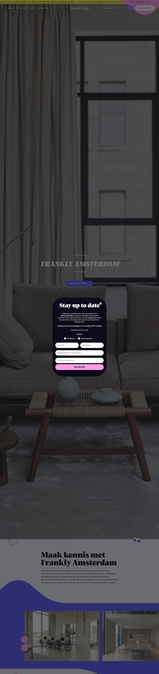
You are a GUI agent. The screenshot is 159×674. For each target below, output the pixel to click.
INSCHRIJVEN (79, 367)
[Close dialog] (100, 303)
